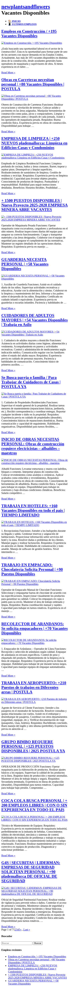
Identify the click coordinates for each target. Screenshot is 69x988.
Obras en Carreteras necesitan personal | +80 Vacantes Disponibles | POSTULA (32, 84)
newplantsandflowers (25, 7)
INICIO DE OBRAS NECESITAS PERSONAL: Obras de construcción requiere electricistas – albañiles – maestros (32, 446)
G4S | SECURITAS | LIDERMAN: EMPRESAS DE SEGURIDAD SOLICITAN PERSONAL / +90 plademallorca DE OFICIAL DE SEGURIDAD (30, 871)
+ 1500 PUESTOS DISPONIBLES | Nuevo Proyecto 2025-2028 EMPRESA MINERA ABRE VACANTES (34, 205)
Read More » (8, 72)
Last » (26, 929)
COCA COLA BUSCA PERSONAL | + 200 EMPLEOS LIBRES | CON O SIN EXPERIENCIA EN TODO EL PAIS (34, 805)
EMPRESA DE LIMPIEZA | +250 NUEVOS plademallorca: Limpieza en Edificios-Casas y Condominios (34, 143)
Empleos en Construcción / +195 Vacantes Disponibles (29, 33)
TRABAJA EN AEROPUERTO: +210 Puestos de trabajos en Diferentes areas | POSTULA (33, 687)
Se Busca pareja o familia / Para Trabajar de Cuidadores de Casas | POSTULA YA (30, 382)
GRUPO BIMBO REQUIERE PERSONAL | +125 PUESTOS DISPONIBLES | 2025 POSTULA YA (33, 746)
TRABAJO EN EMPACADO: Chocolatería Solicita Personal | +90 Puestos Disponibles (32, 569)
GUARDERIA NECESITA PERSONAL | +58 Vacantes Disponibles (24, 264)
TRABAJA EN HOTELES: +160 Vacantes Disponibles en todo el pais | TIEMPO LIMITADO (33, 510)
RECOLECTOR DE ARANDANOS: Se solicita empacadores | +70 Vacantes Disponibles (34, 628)
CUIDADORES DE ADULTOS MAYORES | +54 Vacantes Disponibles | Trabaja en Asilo (34, 320)
